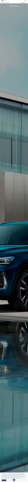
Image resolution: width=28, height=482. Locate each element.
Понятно (4, 480)
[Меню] (25, 0)
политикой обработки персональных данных (18, 473)
